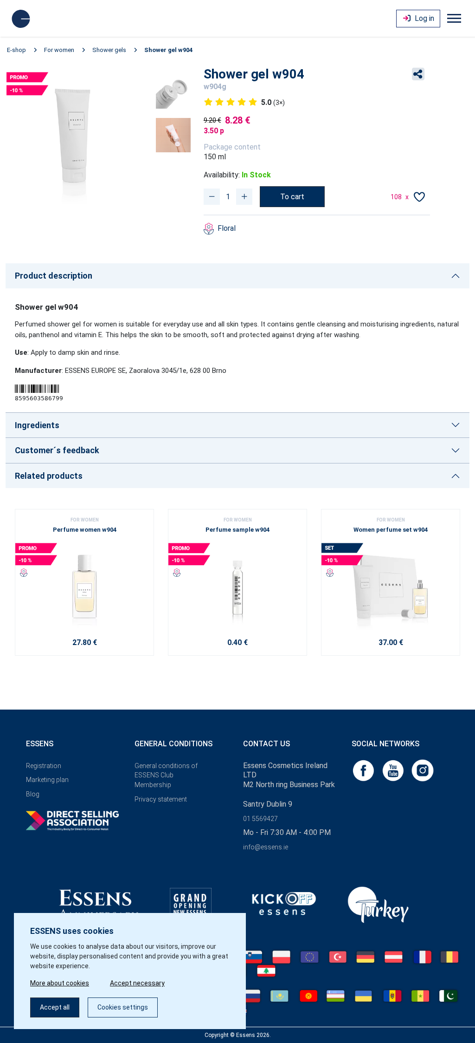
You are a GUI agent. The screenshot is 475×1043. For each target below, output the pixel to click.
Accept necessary (137, 983)
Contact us (266, 743)
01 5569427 (260, 818)
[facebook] (364, 769)
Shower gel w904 (168, 49)
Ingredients (37, 425)
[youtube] (393, 769)
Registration (43, 765)
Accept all (55, 1007)
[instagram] (422, 769)
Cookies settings (122, 1007)
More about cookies (59, 983)
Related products (49, 476)
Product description (53, 275)
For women (59, 49)
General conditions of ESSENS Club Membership (166, 775)
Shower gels (109, 49)
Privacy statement (161, 799)
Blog (32, 794)
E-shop (16, 49)
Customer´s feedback (57, 450)
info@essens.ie (265, 847)
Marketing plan (47, 779)
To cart (292, 196)
